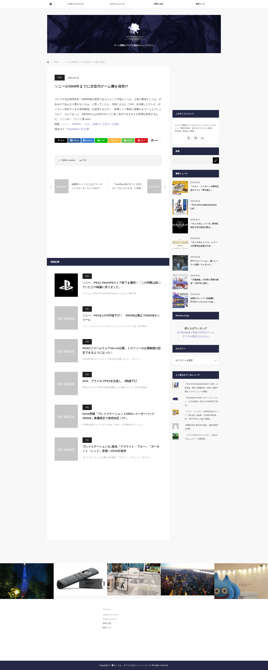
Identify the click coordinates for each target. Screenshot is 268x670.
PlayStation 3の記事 (78, 129)
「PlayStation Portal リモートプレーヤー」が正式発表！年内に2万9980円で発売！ (201, 401)
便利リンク (200, 4)
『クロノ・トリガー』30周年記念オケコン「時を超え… (204, 188)
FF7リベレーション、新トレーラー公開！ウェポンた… (204, 263)
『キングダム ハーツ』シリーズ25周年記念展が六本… (203, 244)
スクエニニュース (117, 4)
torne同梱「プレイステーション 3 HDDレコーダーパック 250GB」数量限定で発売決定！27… (118, 416)
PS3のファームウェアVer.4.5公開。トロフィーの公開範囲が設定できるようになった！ (122, 350)
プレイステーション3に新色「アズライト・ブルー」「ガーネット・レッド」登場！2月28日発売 (121, 449)
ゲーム (210, 332)
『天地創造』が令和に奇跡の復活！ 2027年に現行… (204, 281)
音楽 (195, 332)
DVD (202, 332)
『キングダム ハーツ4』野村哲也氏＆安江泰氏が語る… (204, 225)
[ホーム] (50, 4)
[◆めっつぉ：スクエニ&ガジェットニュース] (134, 52)
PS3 (60, 77)
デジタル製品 (189, 336)
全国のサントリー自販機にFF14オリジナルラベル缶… (202, 300)
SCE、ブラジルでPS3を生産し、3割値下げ (110, 381)
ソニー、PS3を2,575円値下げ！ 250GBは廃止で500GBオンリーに (121, 317)
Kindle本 (186, 332)
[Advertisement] (108, 228)
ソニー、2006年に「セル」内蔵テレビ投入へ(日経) (90, 124)
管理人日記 (158, 4)
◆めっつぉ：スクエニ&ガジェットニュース (131, 665)
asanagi (71, 160)
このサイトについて (75, 4)
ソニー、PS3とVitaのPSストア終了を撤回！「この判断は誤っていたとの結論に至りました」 (122, 285)
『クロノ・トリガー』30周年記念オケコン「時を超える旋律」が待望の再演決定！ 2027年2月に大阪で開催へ (202, 415)
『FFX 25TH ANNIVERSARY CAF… (203, 207)
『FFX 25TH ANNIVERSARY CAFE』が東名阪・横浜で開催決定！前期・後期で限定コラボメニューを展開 (201, 388)
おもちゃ (204, 336)
